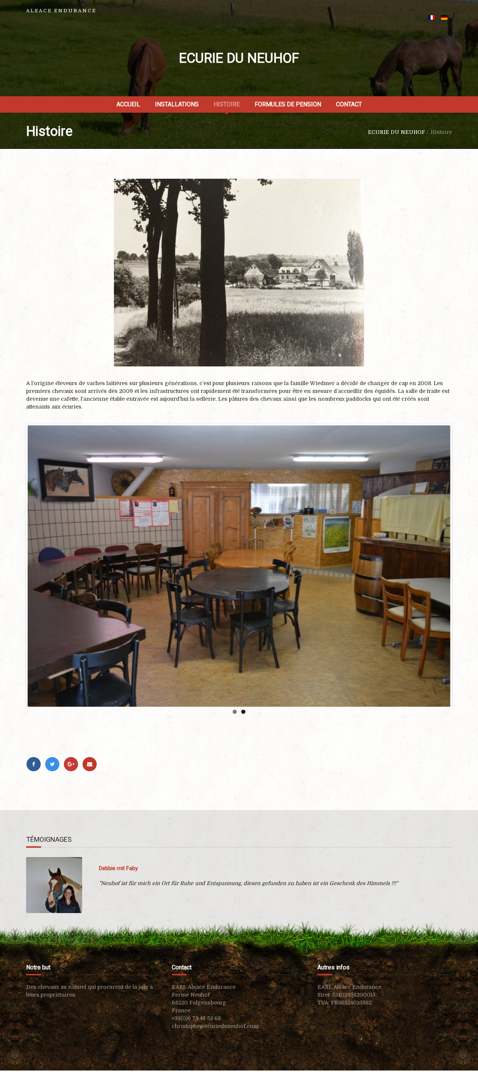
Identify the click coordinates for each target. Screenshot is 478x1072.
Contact (349, 104)
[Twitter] (52, 764)
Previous (16, 582)
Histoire (227, 104)
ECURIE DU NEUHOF (239, 58)
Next (461, 582)
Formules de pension (288, 104)
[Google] (71, 764)
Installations (177, 104)
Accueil (128, 104)
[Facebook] (34, 764)
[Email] (90, 764)
